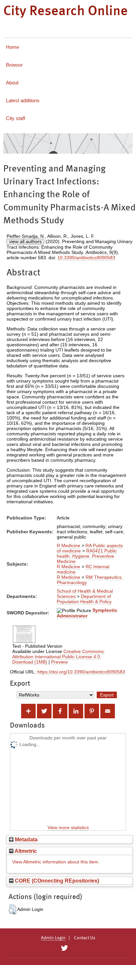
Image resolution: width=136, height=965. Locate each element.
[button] (12, 910)
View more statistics (68, 827)
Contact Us (84, 938)
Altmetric (25, 851)
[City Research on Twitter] (64, 948)
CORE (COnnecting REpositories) (56, 881)
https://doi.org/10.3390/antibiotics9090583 (81, 671)
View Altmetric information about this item (55, 861)
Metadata (26, 839)
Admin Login (53, 938)
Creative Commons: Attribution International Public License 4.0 (58, 654)
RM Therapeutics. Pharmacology (90, 580)
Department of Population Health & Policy (84, 599)
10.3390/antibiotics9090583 (86, 257)
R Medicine (68, 545)
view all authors (25, 241)
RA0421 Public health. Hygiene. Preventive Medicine (87, 556)
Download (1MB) (29, 662)
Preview (59, 662)
